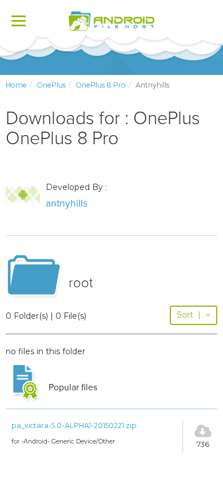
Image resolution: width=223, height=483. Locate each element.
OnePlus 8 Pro (100, 85)
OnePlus (51, 85)
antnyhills (66, 203)
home (16, 85)
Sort (189, 315)
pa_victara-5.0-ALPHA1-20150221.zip (74, 425)
